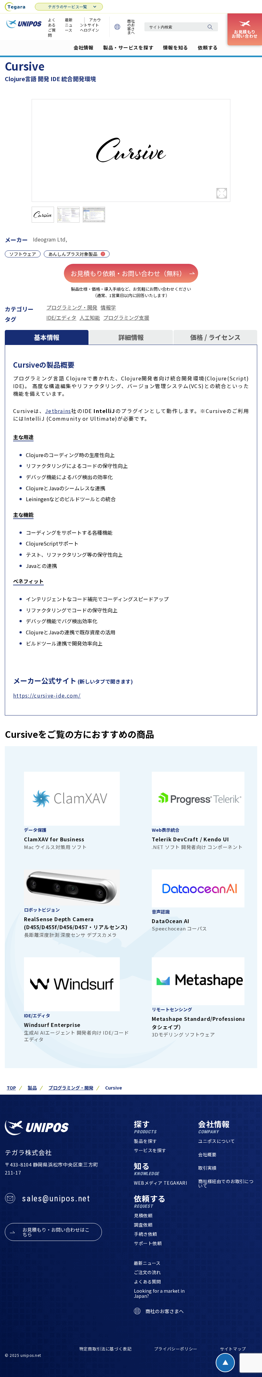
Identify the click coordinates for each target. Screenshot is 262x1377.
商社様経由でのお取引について (225, 1183)
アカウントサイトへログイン (90, 25)
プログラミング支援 (126, 317)
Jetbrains (58, 411)
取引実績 (207, 1168)
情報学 (108, 307)
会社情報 (83, 47)
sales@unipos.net (56, 1198)
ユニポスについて (216, 1141)
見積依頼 (143, 1215)
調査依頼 (143, 1224)
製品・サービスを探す (128, 47)
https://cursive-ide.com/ (47, 695)
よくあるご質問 (52, 27)
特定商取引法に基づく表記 (105, 1349)
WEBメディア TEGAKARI (160, 1183)
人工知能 (90, 317)
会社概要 (207, 1154)
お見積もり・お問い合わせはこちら (55, 1232)
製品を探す (145, 1141)
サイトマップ (233, 1349)
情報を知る (175, 47)
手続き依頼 (145, 1234)
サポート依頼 (148, 1243)
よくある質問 (147, 1281)
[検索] (210, 26)
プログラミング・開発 (71, 307)
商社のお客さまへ (131, 26)
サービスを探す (150, 1150)
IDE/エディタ (61, 317)
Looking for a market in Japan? (159, 1293)
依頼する (208, 47)
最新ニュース (69, 25)
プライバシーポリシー (176, 1349)
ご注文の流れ (147, 1272)
